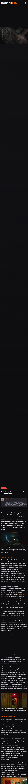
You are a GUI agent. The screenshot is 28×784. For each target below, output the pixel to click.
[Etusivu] (12, 3)
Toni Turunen (8, 498)
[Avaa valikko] (25, 3)
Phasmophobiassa (15, 598)
